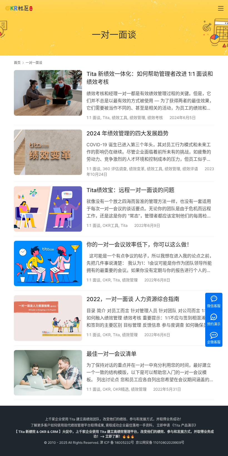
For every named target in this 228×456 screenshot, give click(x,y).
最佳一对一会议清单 (111, 354)
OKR (107, 279)
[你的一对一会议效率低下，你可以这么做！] (48, 263)
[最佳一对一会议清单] (48, 372)
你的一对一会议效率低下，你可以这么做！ (139, 244)
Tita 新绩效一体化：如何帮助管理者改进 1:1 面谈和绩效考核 (149, 78)
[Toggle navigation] (221, 8)
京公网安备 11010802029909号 (160, 442)
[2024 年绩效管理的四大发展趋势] (48, 152)
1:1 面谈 (93, 117)
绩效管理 (137, 117)
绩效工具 (119, 117)
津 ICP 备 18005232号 (117, 442)
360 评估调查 (115, 168)
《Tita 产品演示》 (184, 425)
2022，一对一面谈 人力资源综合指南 (132, 299)
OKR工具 (110, 225)
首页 (17, 63)
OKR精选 (121, 389)
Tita (106, 117)
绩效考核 (155, 117)
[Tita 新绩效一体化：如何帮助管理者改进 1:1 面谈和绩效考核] (48, 92)
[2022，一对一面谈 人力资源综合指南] (48, 318)
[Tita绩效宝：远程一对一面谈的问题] (48, 209)
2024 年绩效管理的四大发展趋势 (127, 133)
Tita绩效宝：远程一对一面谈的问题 (130, 190)
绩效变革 (137, 168)
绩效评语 (190, 168)
